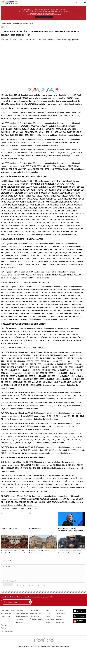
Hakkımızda (21, 646)
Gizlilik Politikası (35, 646)
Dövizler (48, 613)
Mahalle (14, 508)
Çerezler (43, 646)
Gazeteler (59, 619)
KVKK (49, 646)
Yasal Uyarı (66, 646)
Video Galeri (60, 613)
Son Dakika (19, 619)
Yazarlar (59, 616)
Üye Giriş (4, 625)
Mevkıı (29, 508)
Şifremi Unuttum (7, 631)
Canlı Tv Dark (20, 610)
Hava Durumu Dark (7, 610)
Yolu (36, 508)
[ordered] (29, 585)
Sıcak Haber (60, 622)
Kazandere (5, 508)
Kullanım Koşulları (56, 646)
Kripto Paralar (50, 619)
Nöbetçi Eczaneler (22, 616)
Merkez (22, 508)
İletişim (28, 646)
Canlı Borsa (34, 610)
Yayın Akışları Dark (22, 613)
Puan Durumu (34, 616)
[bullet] (32, 585)
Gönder (8, 585)
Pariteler (48, 622)
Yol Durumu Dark (7, 613)
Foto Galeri (60, 610)
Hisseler (48, 616)
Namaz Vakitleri (35, 613)
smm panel (19, 622)
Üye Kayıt (4, 628)
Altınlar (47, 610)
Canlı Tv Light (5, 616)
